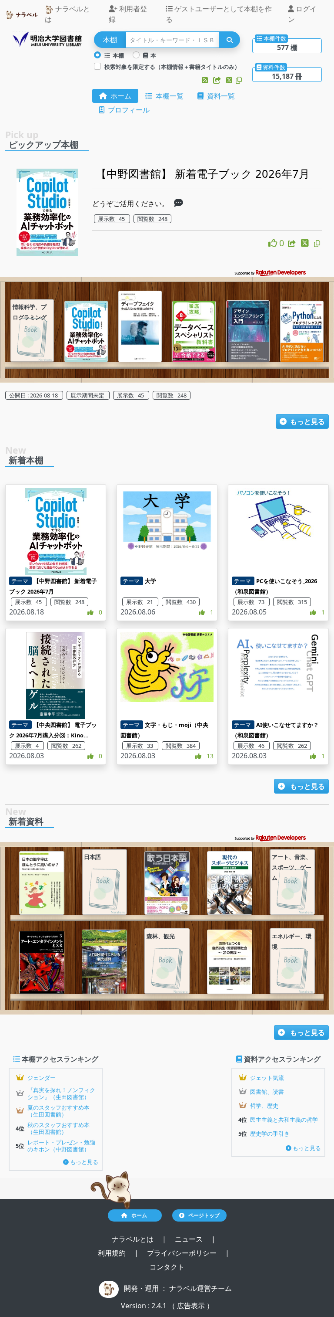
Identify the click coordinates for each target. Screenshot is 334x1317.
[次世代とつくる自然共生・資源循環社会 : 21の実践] (229, 962)
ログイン (302, 14)
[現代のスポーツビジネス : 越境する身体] (229, 883)
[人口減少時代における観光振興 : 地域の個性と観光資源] (104, 962)
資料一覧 (219, 96)
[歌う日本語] (167, 883)
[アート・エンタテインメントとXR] (42, 962)
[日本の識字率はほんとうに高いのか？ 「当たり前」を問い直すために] (42, 883)
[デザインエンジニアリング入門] (248, 331)
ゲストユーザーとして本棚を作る (219, 14)
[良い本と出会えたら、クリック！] (273, 243)
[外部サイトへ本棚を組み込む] (217, 80)
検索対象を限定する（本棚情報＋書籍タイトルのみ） (172, 67)
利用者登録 (128, 14)
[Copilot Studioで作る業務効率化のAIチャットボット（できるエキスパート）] (86, 331)
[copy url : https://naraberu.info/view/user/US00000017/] (239, 80)
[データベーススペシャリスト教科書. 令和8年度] (194, 331)
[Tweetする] (230, 80)
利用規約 (112, 1253)
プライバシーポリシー (182, 1253)
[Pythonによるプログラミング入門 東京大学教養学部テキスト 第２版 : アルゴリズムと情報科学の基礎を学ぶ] (302, 331)
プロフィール (127, 110)
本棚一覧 (168, 96)
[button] (205, 80)
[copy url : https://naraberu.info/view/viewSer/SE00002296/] (317, 243)
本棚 (117, 55)
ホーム (119, 96)
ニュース (189, 1239)
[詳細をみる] (178, 203)
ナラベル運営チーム (200, 1288)
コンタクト (167, 1267)
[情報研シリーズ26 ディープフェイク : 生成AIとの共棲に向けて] (140, 326)
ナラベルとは (67, 14)
